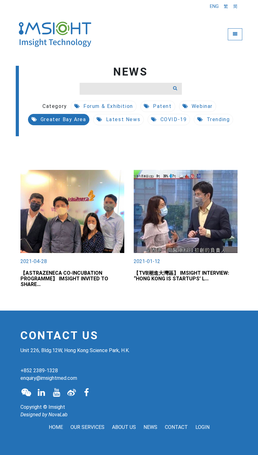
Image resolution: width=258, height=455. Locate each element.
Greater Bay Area (62, 119)
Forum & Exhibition (107, 106)
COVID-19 (173, 119)
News (150, 427)
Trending (217, 119)
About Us (124, 427)
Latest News (122, 119)
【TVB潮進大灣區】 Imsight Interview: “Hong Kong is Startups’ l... (181, 275)
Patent (161, 106)
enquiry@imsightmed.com (48, 378)
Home (56, 427)
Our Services (87, 427)
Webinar (201, 106)
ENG (214, 6)
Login (202, 427)
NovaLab (58, 415)
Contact (176, 427)
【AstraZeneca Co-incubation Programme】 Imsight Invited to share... (64, 278)
